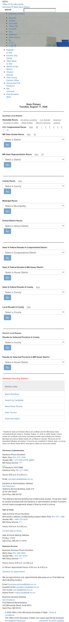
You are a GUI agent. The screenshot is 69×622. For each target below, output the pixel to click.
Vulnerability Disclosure (15, 620)
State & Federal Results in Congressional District (24, 247)
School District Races (12, 220)
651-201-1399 (58, 516)
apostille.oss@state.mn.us (27, 587)
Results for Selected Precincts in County (20, 337)
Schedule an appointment (13, 571)
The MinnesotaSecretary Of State (16, 5)
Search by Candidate (14, 400)
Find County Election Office (12, 79)
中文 (11, 31)
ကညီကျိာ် (12, 45)
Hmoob (12, 20)
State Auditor (27, 122)
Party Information (12, 418)
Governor (57, 119)
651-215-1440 (19, 457)
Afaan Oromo (14, 37)
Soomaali (13, 23)
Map (31, 127)
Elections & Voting (17, 13)
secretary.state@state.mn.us (20, 479)
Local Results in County (13, 307)
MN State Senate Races (13, 134)
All (37, 127)
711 (20, 462)
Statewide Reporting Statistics (15, 378)
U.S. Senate (45, 119)
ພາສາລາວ (13, 34)
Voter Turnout (11, 412)
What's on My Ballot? (12, 67)
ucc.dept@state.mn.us (22, 589)
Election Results (9, 73)
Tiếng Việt (13, 26)
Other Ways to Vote (11, 62)
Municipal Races (9, 200)
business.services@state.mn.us (22, 584)
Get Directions (8, 486)
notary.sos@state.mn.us (24, 592)
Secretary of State (11, 122)
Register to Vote (10, 51)
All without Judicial (29, 119)
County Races (8, 181)
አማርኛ (11, 42)
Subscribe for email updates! (51, 620)
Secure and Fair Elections (13, 84)
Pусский (12, 28)
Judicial (56, 122)
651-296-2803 (19, 553)
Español (12, 17)
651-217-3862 (22, 470)
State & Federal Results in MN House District (22, 267)
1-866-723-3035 (20, 519)
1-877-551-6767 (20, 555)
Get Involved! (10, 90)
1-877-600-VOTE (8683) (23, 460)
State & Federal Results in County (17, 287)
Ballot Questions (12, 394)
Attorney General (43, 122)
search (8, 9)
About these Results (13, 406)
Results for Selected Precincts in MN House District (26, 357)
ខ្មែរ (10, 40)
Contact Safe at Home (12, 530)
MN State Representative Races (17, 154)
